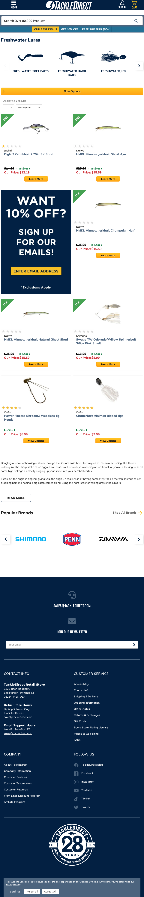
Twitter (85, 807)
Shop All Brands (125, 512)
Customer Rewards (16, 789)
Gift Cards (80, 721)
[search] (136, 21)
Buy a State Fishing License (91, 727)
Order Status (82, 709)
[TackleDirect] (69, 5)
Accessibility (81, 684)
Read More (16, 498)
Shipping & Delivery (86, 696)
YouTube (86, 790)
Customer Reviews (15, 777)
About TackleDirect (15, 764)
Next (139, 66)
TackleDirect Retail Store (24, 684)
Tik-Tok (85, 798)
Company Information (17, 771)
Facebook (87, 773)
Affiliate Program (14, 802)
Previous (5, 66)
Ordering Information (87, 702)
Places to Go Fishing (86, 733)
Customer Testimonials (18, 783)
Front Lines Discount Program (22, 795)
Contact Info (81, 690)
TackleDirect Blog (92, 764)
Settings (15, 891)
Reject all (32, 891)
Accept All (50, 891)
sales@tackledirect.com (18, 717)
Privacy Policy (13, 884)
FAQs (77, 740)
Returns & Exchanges (87, 715)
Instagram (87, 781)
